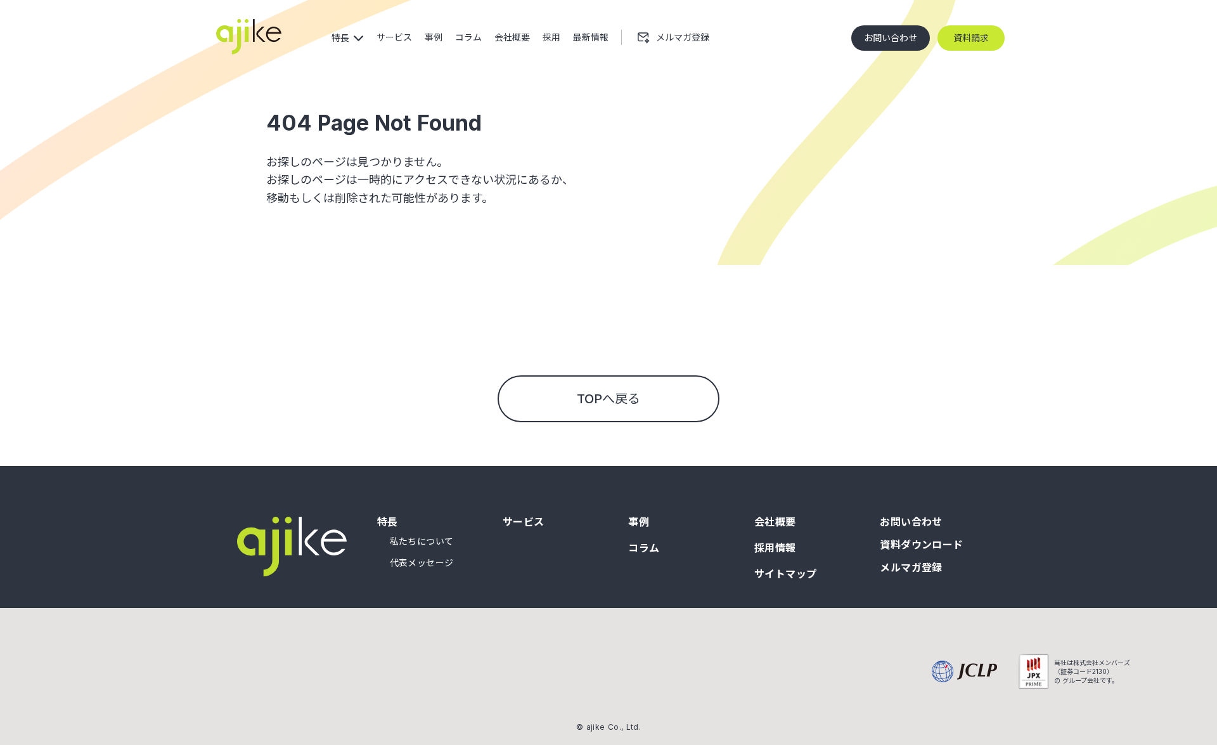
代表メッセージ (422, 563)
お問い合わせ (911, 522)
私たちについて (422, 541)
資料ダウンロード (921, 545)
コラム (643, 548)
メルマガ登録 (911, 567)
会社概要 (775, 522)
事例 (638, 522)
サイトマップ (785, 574)
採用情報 (775, 548)
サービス (523, 522)
